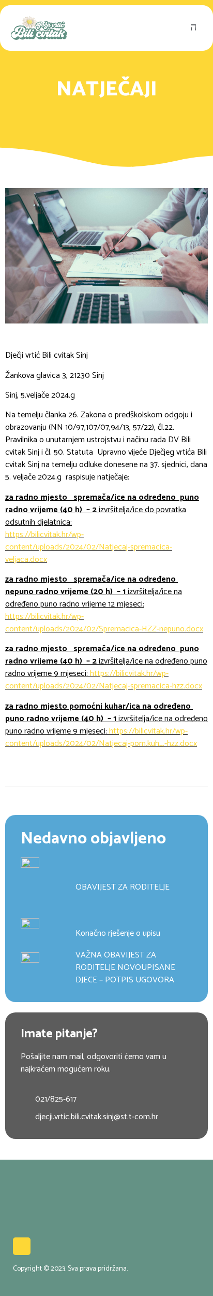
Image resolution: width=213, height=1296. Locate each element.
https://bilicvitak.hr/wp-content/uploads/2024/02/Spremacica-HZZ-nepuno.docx (104, 623)
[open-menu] (196, 28)
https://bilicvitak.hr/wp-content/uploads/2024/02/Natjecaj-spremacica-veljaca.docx (88, 547)
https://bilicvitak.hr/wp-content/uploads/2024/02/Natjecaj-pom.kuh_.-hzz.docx (101, 737)
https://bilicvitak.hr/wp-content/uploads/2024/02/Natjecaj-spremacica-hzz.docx (103, 680)
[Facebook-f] (22, 1246)
